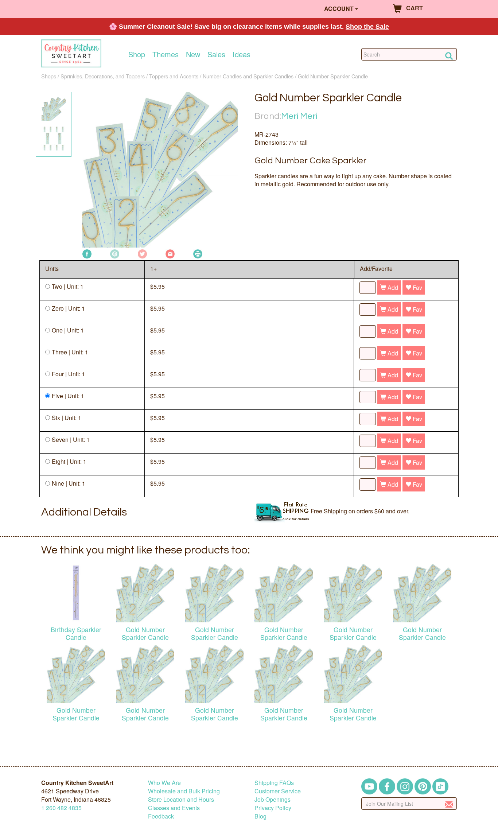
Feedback (161, 816)
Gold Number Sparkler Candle (333, 76)
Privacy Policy (272, 808)
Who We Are (164, 782)
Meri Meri (299, 116)
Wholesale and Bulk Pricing (184, 791)
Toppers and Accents (173, 76)
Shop (136, 54)
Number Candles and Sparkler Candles (248, 76)
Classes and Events (174, 808)
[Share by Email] (170, 253)
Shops (48, 76)
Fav (416, 287)
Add (392, 287)
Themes (165, 54)
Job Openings (272, 799)
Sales (216, 54)
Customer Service (277, 791)
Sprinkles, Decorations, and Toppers (103, 76)
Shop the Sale (367, 26)
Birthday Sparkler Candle (76, 633)
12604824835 (61, 808)
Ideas (241, 54)
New (193, 54)
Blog (260, 816)
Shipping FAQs (274, 782)
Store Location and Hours (181, 799)
